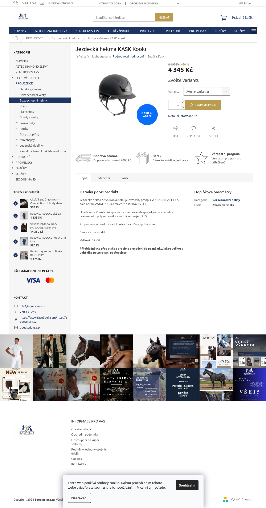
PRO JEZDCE (24, 83)
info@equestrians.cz (33, 306)
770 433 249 (28, 312)
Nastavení (79, 498)
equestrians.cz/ (30, 327)
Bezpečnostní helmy (33, 100)
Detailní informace (180, 116)
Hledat (164, 17)
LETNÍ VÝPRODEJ (27, 78)
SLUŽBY (21, 173)
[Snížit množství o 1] (183, 107)
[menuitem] (19, 30)
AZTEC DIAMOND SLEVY (32, 66)
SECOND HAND (26, 179)
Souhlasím (187, 485)
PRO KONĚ (23, 157)
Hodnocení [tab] (102, 178)
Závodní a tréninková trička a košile (43, 151)
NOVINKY (22, 61)
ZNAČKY (21, 168)
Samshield (27, 111)
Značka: (156, 56)
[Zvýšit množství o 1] (183, 102)
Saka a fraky (27, 123)
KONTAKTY (78, 464)
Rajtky (24, 128)
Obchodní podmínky (144, 3)
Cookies (76, 458)
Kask (24, 106)
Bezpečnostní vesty (33, 94)
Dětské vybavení (31, 89)
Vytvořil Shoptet (242, 499)
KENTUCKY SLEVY (27, 72)
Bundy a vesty (29, 117)
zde (162, 487)
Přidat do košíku (206, 105)
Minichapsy (27, 140)
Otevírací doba (110, 3)
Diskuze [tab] (123, 178)
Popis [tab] (83, 178)
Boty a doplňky (29, 134)
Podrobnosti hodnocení (128, 56)
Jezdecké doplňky (32, 145)
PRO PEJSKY (24, 162)
